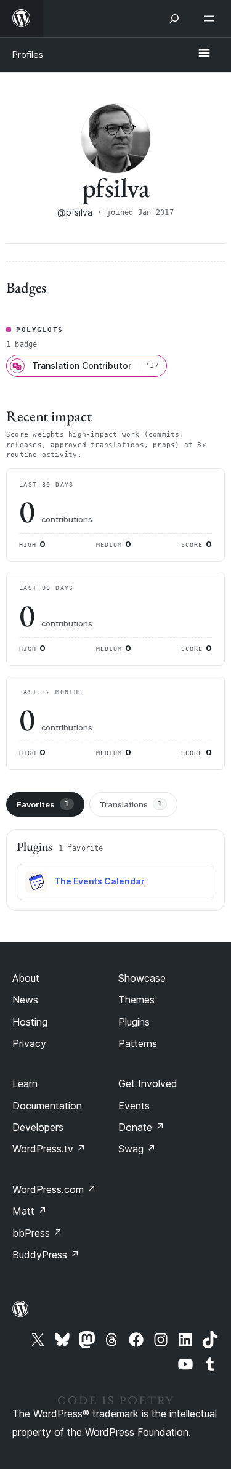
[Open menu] (211, 18)
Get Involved (147, 1083)
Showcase (142, 978)
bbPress (37, 1233)
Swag (137, 1149)
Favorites (43, 804)
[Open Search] (174, 18)
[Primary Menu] (204, 53)
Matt (29, 1211)
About (25, 978)
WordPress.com (54, 1189)
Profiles (27, 54)
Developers (37, 1127)
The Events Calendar (99, 881)
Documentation (47, 1105)
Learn (25, 1083)
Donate (141, 1127)
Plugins (134, 1022)
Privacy (29, 1043)
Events (134, 1105)
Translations (131, 804)
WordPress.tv (49, 1149)
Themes (136, 999)
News (25, 999)
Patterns (137, 1043)
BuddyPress (45, 1254)
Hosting (29, 1022)
